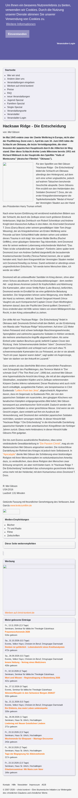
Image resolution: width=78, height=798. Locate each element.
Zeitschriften (13, 535)
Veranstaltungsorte (17, 110)
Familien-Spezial (16, 103)
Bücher (11, 525)
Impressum (34, 785)
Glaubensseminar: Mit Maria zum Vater (24, 769)
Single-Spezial (14, 107)
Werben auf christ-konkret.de (19, 612)
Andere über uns (15, 78)
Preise (10, 89)
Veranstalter (13, 114)
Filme (10, 532)
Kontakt (6, 785)
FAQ (9, 93)
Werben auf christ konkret (20, 86)
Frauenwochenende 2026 (17, 632)
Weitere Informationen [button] (21, 24)
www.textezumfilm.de (21, 505)
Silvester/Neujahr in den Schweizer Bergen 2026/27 (30, 693)
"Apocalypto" (9, 454)
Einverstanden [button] (17, 33)
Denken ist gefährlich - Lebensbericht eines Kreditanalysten (35, 647)
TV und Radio (14, 528)
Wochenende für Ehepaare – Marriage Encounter (29, 738)
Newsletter (22, 785)
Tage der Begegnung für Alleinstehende (25, 754)
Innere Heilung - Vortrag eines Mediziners (25, 662)
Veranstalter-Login (66, 43)
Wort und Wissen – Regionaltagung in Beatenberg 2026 (32, 678)
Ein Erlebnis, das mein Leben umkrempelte (26, 708)
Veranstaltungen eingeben (20, 82)
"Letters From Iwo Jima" (27, 390)
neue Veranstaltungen (18, 96)
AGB (44, 785)
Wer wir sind (13, 75)
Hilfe (14, 785)
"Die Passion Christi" (50, 443)
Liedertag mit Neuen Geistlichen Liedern (25, 723)
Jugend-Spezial (15, 100)
